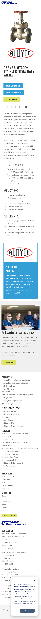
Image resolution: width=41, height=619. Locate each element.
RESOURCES (6, 473)
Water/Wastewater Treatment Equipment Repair (20, 448)
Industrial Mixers (7, 391)
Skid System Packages (9, 411)
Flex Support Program (9, 454)
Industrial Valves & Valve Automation (15, 383)
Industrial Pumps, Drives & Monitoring (15, 380)
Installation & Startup (9, 439)
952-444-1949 (7, 580)
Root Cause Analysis (9, 460)
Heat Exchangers (7, 403)
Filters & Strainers (8, 389)
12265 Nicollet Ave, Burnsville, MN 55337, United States (9, 575)
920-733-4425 (7, 548)
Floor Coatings (6, 468)
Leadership (5, 501)
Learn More (9, 362)
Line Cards (5, 488)
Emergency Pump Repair (10, 451)
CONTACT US (7, 530)
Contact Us (5, 510)
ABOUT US (6, 493)
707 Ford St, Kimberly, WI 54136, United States (9, 542)
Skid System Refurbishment (12, 463)
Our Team (5, 417)
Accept (27, 611)
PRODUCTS (6, 377)
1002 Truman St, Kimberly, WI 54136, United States (9, 558)
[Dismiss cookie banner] (34, 580)
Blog (3, 482)
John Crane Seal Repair (10, 457)
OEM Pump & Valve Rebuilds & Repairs (15, 433)
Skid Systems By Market (10, 414)
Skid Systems (6, 397)
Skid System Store (8, 423)
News (3, 496)
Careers (4, 498)
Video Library (6, 479)
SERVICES (5, 430)
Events (4, 507)
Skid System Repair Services (12, 426)
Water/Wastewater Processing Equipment (17, 394)
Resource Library (7, 476)
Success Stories (7, 420)
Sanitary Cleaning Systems (11, 400)
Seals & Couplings (8, 386)
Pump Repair (6, 436)
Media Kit (5, 504)
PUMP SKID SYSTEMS (10, 408)
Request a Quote (9, 515)
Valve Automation (8, 466)
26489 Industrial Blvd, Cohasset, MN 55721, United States (9, 591)
